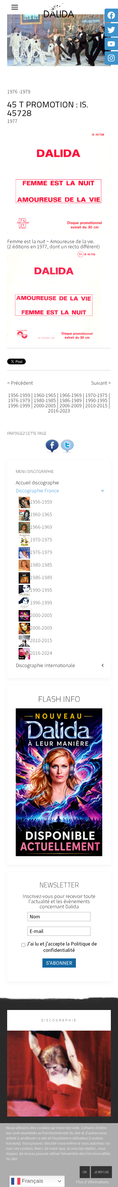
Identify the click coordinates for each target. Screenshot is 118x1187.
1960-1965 (45, 395)
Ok (85, 1172)
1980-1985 (45, 400)
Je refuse (101, 1172)
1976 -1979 (18, 91)
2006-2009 (71, 405)
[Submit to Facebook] (52, 445)
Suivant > (101, 383)
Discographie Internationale (45, 665)
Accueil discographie (37, 482)
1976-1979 (19, 400)
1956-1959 (19, 395)
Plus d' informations (92, 1181)
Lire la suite (59, 1083)
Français (31, 1181)
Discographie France (37, 490)
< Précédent (20, 383)
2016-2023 (59, 410)
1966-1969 (71, 395)
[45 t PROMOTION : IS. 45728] (59, 180)
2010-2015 (96, 405)
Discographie (59, 1020)
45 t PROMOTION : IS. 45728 (47, 108)
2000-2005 (45, 405)
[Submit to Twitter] (67, 445)
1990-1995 (96, 400)
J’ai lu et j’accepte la (61, 947)
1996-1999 (19, 405)
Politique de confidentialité (70, 946)
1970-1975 (96, 395)
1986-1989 (71, 400)
